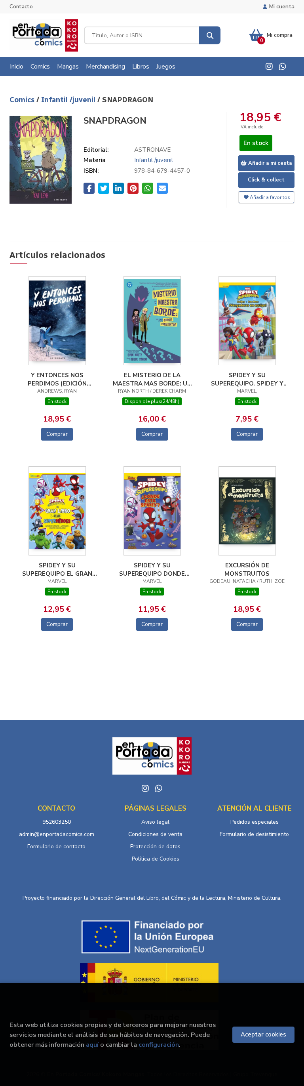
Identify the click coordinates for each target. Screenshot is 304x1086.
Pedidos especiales (254, 822)
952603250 (56, 822)
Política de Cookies (155, 859)
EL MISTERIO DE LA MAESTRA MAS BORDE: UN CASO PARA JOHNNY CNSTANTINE (152, 379)
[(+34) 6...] (283, 67)
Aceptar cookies (263, 1034)
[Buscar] (209, 35)
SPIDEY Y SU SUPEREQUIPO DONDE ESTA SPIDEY (152, 569)
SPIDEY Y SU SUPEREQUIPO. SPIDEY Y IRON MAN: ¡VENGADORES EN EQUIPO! (247, 379)
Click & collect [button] (266, 179)
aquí (92, 1044)
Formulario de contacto (56, 846)
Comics (23, 99)
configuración (159, 1044)
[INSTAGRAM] (269, 67)
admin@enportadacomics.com (56, 834)
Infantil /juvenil (69, 99)
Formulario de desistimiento (254, 834)
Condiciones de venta (155, 834)
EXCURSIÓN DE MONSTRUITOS (247, 569)
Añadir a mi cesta (269, 163)
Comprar (57, 434)
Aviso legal (155, 822)
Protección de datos (155, 846)
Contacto (21, 6)
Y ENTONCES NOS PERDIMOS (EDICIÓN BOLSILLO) (57, 379)
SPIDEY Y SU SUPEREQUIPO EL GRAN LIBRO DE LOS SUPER (57, 569)
